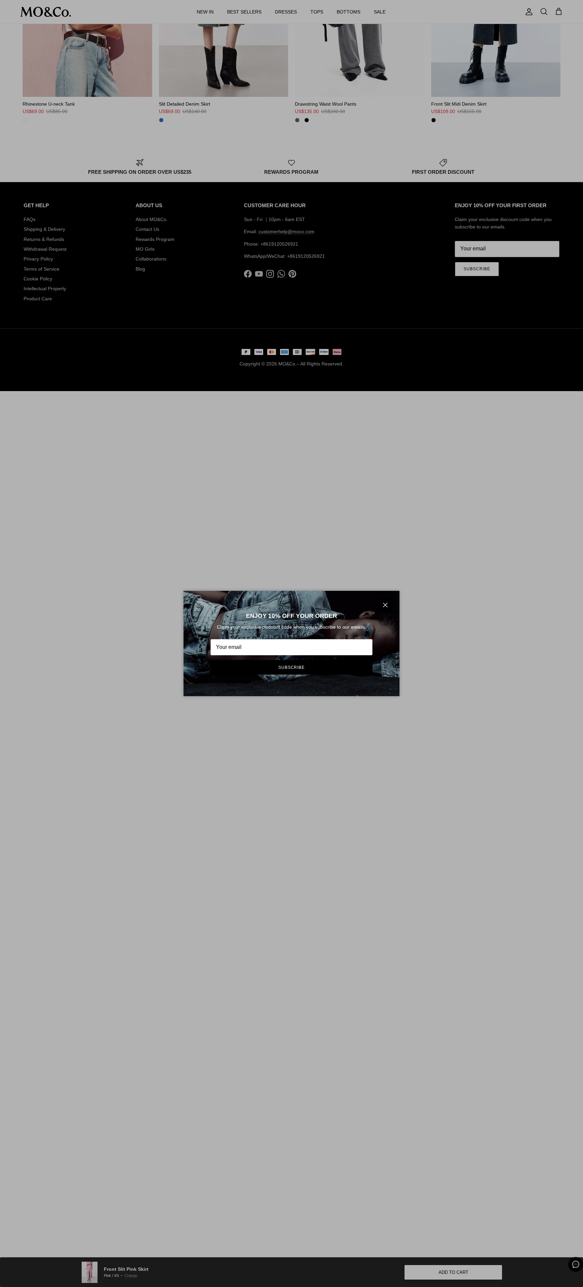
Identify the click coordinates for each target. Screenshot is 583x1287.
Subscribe (291, 667)
